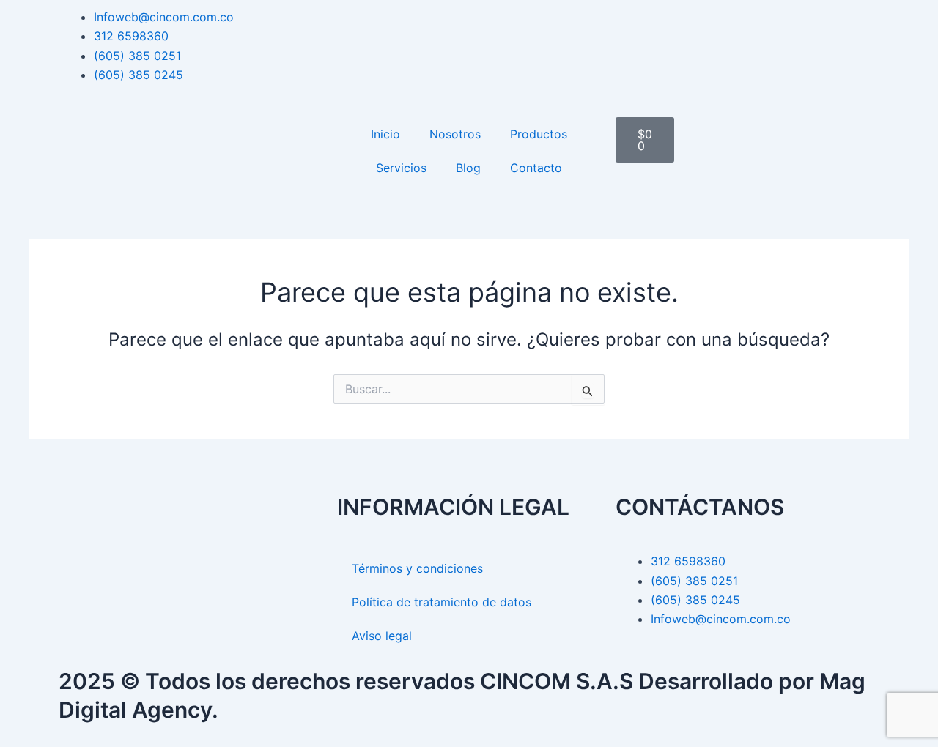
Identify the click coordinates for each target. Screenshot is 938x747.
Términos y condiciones (417, 568)
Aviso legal (382, 635)
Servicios (401, 167)
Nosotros (455, 134)
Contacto (536, 167)
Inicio (385, 134)
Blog (468, 167)
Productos (538, 134)
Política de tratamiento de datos (441, 602)
